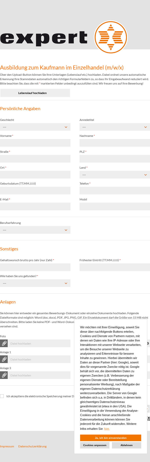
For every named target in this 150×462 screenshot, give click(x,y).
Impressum (7, 446)
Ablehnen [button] (127, 445)
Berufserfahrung (10, 222)
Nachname (87, 135)
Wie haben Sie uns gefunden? (19, 276)
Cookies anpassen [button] (94, 445)
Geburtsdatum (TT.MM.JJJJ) (18, 183)
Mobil (83, 199)
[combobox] (35, 127)
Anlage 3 (5, 368)
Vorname (6, 135)
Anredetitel (87, 119)
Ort (3, 167)
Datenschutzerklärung (32, 446)
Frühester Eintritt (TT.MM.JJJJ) (100, 260)
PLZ (83, 151)
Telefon (85, 183)
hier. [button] (107, 428)
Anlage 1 (5, 352)
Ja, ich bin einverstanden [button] (111, 437)
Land (83, 167)
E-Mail (5, 199)
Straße (5, 151)
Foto (3, 336)
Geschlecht (7, 119)
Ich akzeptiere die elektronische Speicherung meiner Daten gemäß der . (65, 396)
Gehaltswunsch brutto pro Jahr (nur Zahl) (27, 260)
